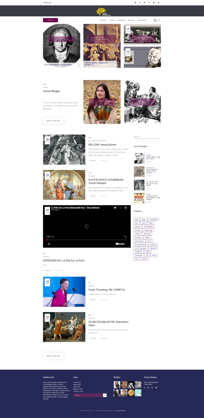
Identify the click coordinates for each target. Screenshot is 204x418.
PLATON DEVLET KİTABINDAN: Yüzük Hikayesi (106, 181)
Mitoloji (137, 226)
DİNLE (154, 255)
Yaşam (144, 219)
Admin (93, 160)
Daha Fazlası (53, 121)
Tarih (143, 223)
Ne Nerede (147, 234)
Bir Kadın (138, 230)
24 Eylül (148, 202)
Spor (136, 219)
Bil (136, 248)
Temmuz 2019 (78, 391)
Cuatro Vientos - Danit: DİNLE (101, 101)
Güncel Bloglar (51, 91)
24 (47, 175)
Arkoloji (137, 234)
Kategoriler (141, 20)
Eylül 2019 (76, 387)
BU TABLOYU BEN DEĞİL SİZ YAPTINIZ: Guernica (142, 38)
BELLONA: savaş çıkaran (102, 144)
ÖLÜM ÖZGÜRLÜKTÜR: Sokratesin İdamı (108, 323)
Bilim (136, 223)
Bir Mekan (138, 237)
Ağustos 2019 (78, 389)
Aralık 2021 (77, 385)
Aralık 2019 (77, 382)
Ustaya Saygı (150, 168)
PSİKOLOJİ (153, 248)
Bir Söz (149, 241)
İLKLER (147, 252)
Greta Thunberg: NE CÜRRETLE (107, 289)
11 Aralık (149, 175)
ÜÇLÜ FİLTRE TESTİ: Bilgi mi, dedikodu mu (141, 101)
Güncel (46, 3)
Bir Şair (148, 155)
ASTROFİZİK (138, 255)
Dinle (45, 87)
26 (47, 140)
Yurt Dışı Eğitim (148, 226)
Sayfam (111, 20)
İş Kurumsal (121, 410)
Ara (159, 20)
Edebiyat (153, 245)
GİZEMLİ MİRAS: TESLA (105, 39)
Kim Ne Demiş (61, 39)
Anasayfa (103, 20)
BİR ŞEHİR (143, 248)
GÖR (136, 259)
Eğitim (151, 223)
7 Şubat (148, 161)
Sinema (46, 256)
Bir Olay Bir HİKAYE (141, 245)
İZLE (147, 255)
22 (47, 318)
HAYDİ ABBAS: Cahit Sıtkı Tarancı (153, 158)
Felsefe (92, 176)
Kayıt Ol (50, 20)
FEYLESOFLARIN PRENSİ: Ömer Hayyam (152, 171)
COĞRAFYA (138, 252)
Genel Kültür (153, 219)
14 (128, 29)
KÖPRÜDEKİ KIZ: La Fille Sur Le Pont (63, 260)
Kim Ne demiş (139, 241)
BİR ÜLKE (144, 259)
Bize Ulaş (131, 20)
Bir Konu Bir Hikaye (98, 141)
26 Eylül (148, 188)
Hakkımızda (121, 20)
